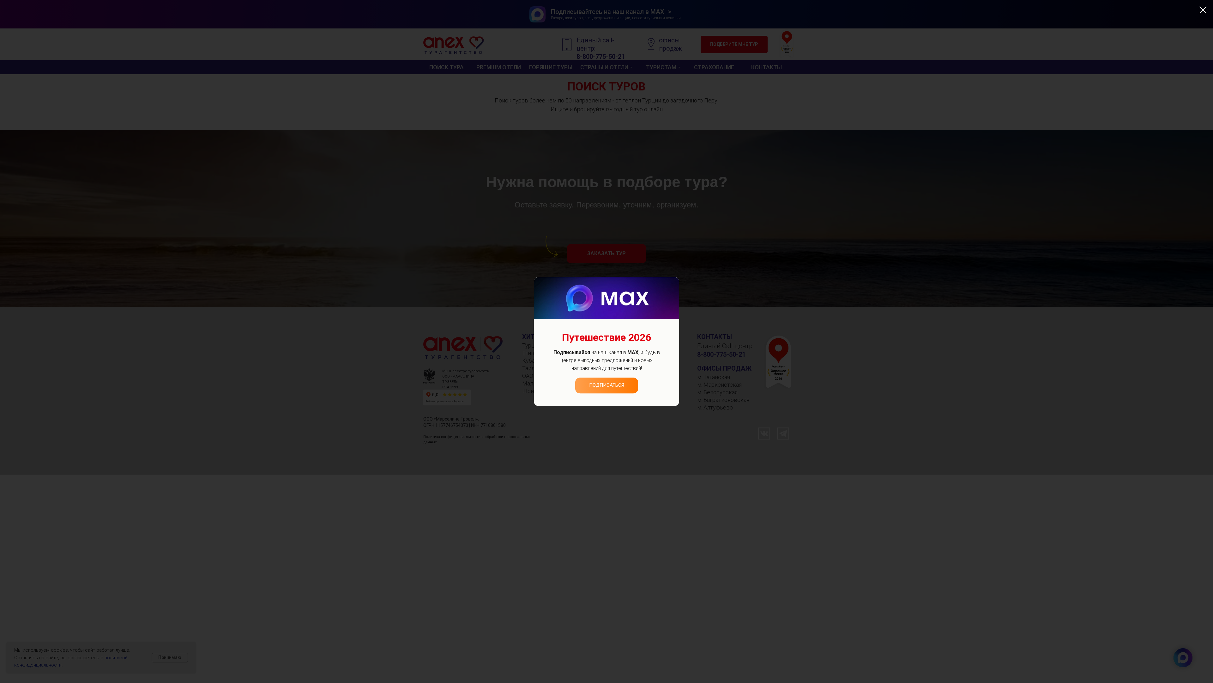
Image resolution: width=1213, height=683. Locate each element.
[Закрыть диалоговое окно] (1203, 10)
